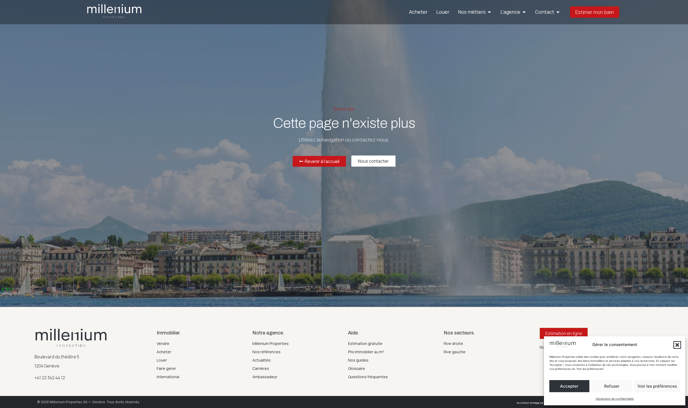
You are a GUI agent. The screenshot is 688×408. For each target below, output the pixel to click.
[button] (677, 345)
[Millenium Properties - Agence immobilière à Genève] (114, 11)
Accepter (569, 386)
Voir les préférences (657, 386)
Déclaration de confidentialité (615, 398)
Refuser (611, 386)
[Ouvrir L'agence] (524, 12)
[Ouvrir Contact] (558, 12)
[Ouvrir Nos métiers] (489, 12)
